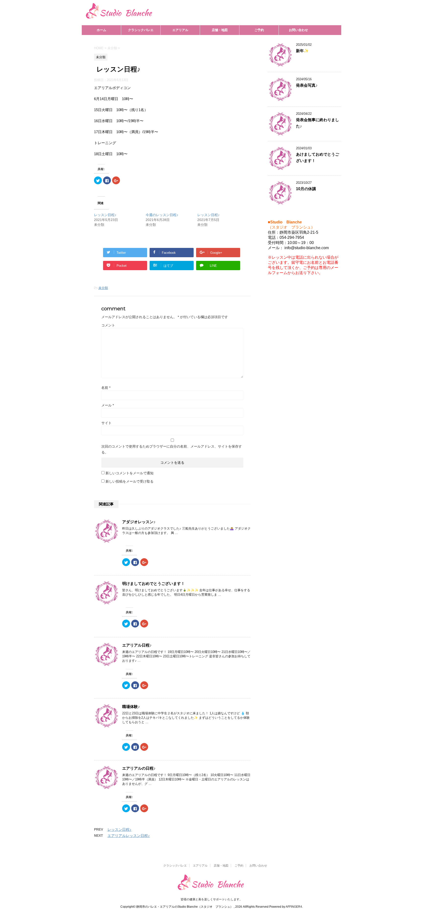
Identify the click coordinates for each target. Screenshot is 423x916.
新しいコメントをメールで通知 (129, 473)
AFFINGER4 (294, 906)
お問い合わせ (298, 30)
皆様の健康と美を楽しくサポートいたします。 (211, 899)
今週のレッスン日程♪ (162, 215)
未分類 (103, 288)
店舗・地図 (220, 30)
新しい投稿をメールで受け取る (129, 481)
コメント (108, 325)
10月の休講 (306, 189)
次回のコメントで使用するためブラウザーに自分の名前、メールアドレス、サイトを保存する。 (171, 449)
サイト (106, 423)
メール (107, 405)
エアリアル (180, 30)
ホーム (101, 30)
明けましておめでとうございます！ (153, 583)
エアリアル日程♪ (137, 645)
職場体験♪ (131, 707)
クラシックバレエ (140, 30)
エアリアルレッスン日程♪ (128, 836)
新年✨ (302, 51)
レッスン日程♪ (105, 215)
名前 (105, 388)
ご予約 (259, 30)
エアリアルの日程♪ (138, 768)
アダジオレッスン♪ (138, 522)
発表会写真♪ (306, 85)
